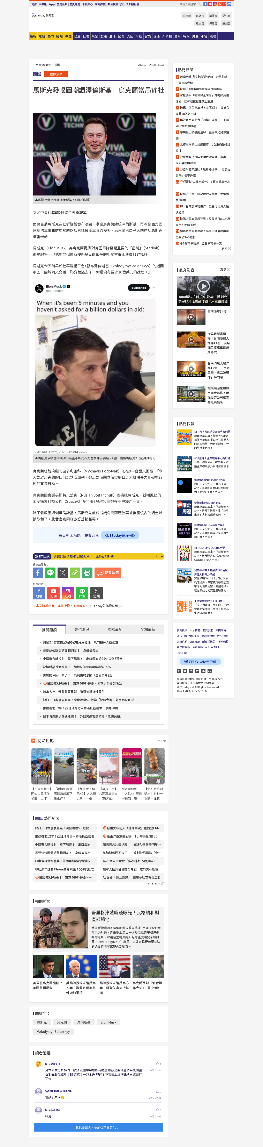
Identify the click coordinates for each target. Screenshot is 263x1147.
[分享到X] (63, 573)
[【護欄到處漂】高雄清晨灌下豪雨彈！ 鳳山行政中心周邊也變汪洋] (64, 774)
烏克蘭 (62, 1022)
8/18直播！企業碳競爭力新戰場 (212, 458)
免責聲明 (197, 647)
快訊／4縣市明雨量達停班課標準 (201, 89)
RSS (220, 4)
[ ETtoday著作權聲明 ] (104, 606)
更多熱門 (154, 884)
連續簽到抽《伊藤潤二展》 (209, 525)
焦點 (42, 36)
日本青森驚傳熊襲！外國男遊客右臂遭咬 (62, 861)
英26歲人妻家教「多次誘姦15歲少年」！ (131, 861)
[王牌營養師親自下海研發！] (184, 606)
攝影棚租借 (132, 4)
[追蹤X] (96, 593)
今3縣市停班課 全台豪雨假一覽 (201, 243)
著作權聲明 (183, 647)
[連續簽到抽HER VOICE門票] (184, 485)
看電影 (187, 15)
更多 (224, 248)
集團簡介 (221, 630)
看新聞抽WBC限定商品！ (208, 503)
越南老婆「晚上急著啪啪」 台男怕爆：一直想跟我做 (203, 79)
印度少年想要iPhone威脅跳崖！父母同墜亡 (64, 869)
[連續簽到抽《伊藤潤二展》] (184, 530)
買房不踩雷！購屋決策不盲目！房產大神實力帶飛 (212, 572)
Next (156, 556)
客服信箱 (182, 641)
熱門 (50, 36)
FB (205, 4)
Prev (161, 556)
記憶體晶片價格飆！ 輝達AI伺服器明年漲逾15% (77, 667)
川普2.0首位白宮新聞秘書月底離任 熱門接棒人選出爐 (80, 642)
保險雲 (213, 23)
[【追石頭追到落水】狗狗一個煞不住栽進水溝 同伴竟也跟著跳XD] (154, 774)
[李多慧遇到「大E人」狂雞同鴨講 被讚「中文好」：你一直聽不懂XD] (132, 774)
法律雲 (213, 15)
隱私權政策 (209, 641)
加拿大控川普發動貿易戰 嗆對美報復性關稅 (74, 691)
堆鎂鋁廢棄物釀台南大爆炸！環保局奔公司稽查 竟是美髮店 (219, 395)
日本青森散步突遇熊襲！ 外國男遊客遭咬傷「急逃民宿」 (83, 716)
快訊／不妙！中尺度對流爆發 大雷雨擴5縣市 (202, 197)
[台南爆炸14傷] (191, 317)
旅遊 (103, 36)
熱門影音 (82, 629)
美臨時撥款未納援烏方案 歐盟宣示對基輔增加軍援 (81, 987)
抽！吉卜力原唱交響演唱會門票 (212, 432)
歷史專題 (74, 4)
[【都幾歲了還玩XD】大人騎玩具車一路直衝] (86, 774)
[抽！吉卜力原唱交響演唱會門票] (184, 437)
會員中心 (87, 4)
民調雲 (200, 15)
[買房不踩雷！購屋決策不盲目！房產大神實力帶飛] (184, 575)
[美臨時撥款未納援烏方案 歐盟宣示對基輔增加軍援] (81, 966)
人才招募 (195, 630)
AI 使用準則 (212, 647)
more (162, 741)
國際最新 (115, 629)
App (52, 4)
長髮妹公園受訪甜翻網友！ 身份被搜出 (70, 650)
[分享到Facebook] (38, 573)
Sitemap (195, 641)
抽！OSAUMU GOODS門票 (209, 548)
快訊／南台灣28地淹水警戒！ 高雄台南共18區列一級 (202, 110)
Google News (229, 4)
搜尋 (199, 4)
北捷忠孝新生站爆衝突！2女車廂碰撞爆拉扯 (203, 147)
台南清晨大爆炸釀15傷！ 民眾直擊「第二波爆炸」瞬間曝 (219, 370)
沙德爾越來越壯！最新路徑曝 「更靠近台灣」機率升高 (203, 172)
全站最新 (148, 629)
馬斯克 (42, 1022)
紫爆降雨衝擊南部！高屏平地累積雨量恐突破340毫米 (202, 234)
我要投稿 (182, 630)
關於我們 (208, 630)
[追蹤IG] (68, 593)
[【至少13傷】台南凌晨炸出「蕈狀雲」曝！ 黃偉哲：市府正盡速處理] (109, 774)
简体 (34, 4)
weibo (224, 4)
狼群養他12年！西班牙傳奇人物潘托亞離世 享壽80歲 (80, 708)
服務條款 (223, 641)
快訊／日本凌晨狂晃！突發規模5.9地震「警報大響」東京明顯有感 (88, 700)
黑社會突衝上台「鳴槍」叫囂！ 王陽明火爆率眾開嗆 (202, 123)
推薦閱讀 (49, 629)
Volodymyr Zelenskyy (53, 1031)
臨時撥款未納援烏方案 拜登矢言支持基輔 (114, 987)
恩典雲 (200, 23)
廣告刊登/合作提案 (188, 636)
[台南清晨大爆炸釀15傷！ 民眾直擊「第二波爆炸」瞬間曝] (191, 369)
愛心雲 (226, 15)
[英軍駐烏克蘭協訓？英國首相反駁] (48, 966)
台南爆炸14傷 (217, 311)
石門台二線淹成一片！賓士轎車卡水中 (203, 184)
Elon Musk (108, 1022)
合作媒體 (222, 636)
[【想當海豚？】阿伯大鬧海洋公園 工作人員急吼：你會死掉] (41, 774)
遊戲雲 (226, 23)
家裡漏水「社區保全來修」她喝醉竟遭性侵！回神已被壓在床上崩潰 (202, 98)
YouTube (210, 4)
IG (215, 4)
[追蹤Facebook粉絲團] (39, 593)
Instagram (191, 671)
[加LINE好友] (82, 593)
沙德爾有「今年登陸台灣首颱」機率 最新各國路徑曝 (202, 160)
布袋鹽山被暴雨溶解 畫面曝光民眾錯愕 (202, 135)
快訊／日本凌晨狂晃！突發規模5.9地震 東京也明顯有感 (203, 221)
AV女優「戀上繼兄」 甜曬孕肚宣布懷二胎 (131, 877)
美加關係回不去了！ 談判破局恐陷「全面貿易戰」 (78, 675)
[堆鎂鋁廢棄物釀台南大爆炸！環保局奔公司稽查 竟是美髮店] (191, 394)
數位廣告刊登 (116, 4)
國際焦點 (56, 74)
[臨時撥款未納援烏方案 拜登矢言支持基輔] (115, 966)
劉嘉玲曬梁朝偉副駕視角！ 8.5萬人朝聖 (83, 556)
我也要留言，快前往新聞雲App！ (99, 1127)
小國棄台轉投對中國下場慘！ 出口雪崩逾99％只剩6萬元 (82, 658)
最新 (33, 36)
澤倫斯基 (83, 1022)
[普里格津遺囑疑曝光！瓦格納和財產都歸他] (60, 927)
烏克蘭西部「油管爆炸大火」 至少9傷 (147, 985)
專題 (68, 36)
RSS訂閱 (182, 653)
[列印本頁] (87, 573)
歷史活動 (62, 4)
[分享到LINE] (50, 573)
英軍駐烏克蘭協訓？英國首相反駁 (47, 985)
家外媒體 (100, 4)
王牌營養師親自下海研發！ (209, 601)
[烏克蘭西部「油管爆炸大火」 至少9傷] (148, 966)
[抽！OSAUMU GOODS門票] (184, 553)
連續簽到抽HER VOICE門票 (209, 480)
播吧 (59, 36)
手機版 (43, 4)
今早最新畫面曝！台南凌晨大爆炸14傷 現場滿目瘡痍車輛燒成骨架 (219, 343)
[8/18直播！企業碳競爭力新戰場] (184, 463)
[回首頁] (43, 15)
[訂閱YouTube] (53, 593)
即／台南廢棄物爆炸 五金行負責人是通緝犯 (202, 209)
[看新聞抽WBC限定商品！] (184, 508)
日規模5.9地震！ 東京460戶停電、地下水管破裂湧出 (84, 683)
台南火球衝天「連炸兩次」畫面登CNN (133, 828)
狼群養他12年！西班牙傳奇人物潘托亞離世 (64, 836)
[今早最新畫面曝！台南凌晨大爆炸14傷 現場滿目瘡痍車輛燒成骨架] (191, 340)
